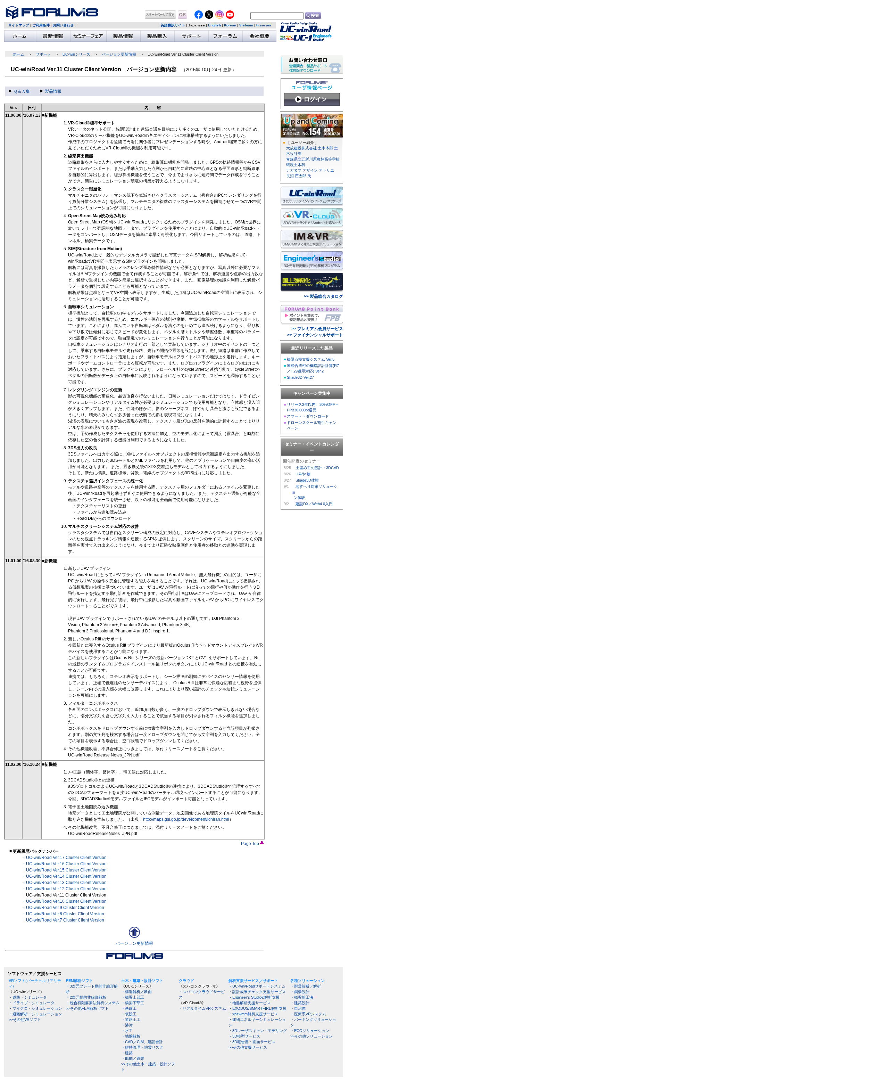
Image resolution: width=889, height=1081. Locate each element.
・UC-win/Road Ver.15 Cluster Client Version (64, 870)
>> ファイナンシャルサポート (315, 335)
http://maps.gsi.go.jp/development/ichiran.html (186, 819)
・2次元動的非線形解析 (86, 997)
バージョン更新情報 (119, 54)
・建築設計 (299, 1003)
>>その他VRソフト (25, 1019)
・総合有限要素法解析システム (92, 1003)
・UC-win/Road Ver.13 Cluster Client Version (64, 882)
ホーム (18, 54)
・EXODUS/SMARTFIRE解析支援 (257, 1008)
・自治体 (298, 1008)
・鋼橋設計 (299, 992)
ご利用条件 (41, 25)
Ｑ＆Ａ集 (22, 91)
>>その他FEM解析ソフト (87, 1008)
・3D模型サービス (244, 1036)
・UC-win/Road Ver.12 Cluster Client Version (64, 888)
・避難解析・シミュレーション (35, 1014)
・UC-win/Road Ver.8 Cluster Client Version (63, 913)
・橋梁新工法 (301, 997)
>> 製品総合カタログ (323, 296)
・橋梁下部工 (132, 1003)
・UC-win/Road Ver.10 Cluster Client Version (64, 901)
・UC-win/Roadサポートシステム (257, 986)
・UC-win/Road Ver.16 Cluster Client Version (64, 863)
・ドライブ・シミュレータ (32, 1003)
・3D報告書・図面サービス (252, 1042)
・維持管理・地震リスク (142, 1047)
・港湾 (127, 1025)
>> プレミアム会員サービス (317, 328)
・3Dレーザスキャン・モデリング (258, 1031)
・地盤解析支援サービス (250, 1003)
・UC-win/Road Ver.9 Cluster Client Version (63, 907)
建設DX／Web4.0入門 (314, 504)
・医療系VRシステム (308, 1014)
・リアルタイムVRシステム (202, 1008)
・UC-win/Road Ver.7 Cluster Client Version (63, 920)
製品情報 (53, 91)
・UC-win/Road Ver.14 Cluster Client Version (64, 876)
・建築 (127, 1053)
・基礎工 (128, 1008)
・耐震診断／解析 (305, 986)
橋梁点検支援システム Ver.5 (310, 359)
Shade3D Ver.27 (300, 377)
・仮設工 (128, 1014)
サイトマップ (18, 25)
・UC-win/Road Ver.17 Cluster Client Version (64, 857)
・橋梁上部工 (132, 997)
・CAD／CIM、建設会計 (142, 1042)
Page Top (250, 843)
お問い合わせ (63, 25)
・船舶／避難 (132, 1058)
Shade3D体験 (307, 480)
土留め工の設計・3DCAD (317, 468)
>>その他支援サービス (248, 1047)
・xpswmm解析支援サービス (253, 1014)
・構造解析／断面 (136, 992)
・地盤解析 (130, 1036)
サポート (43, 54)
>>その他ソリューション (311, 1036)
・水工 (127, 1031)
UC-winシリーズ (76, 54)
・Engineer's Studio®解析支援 (254, 997)
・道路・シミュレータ (28, 997)
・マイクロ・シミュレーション (35, 1008)
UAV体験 (303, 474)
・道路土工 (130, 1019)
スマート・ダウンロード (308, 416)
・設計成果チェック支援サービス (257, 992)
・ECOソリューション (309, 1031)
